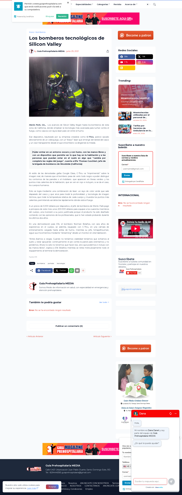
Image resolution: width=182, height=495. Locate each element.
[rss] (126, 67)
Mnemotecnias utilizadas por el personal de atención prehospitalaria (141, 115)
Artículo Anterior (35, 336)
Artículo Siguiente (101, 336)
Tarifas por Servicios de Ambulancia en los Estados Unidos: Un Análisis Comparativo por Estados (143, 128)
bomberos (40, 32)
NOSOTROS (75, 486)
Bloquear (50, 16)
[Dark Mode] (148, 4)
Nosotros (72, 483)
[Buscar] (153, 4)
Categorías (102, 4)
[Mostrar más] (83, 270)
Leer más (31, 488)
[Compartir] (106, 51)
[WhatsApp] (71, 270)
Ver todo (103, 302)
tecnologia (61, 263)
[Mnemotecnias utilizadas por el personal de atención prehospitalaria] (124, 115)
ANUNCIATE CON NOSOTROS (94, 483)
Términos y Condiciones (71, 489)
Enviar (127, 175)
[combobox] (127, 466)
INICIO (63, 486)
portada (51, 263)
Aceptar (52, 487)
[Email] (77, 270)
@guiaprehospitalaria (131, 289)
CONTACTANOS (92, 486)
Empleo (89, 489)
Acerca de (130, 4)
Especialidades (83, 4)
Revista (117, 4)
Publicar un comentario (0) (69, 326)
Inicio (31, 32)
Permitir (62, 16)
